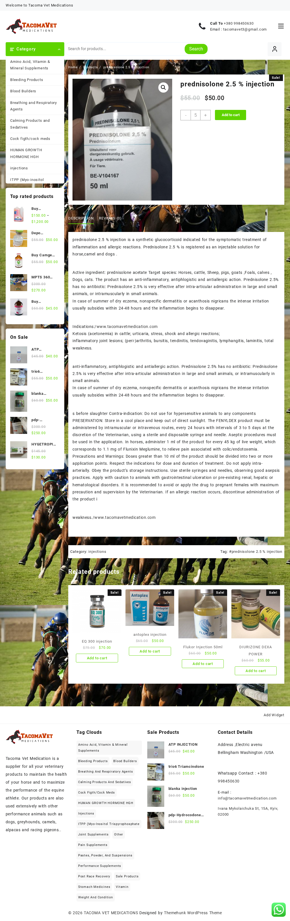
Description (80, 218)
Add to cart (231, 115)
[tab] (83, 218)
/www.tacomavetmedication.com (126, 326)
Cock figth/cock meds (30, 139)
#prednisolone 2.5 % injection (255, 551)
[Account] (275, 49)
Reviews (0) (110, 218)
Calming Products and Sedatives (30, 123)
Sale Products (127, 876)
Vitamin (122, 887)
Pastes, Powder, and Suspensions (105, 855)
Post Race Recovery (94, 876)
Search (196, 49)
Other (118, 834)
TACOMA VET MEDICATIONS (111, 913)
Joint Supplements (93, 834)
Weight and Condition (95, 897)
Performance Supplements (99, 866)
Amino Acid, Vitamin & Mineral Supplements (30, 64)
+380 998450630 (238, 23)
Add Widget (274, 715)
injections (19, 168)
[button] (163, 87)
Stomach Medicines (94, 887)
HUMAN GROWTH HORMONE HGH (26, 153)
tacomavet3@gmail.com (245, 29)
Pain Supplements (93, 845)
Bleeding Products (26, 80)
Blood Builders (23, 91)
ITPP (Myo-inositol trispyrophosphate (27, 183)
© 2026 (76, 913)
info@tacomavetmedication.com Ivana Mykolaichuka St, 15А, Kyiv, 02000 (248, 806)
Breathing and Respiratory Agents (33, 106)
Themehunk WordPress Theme (193, 913)
